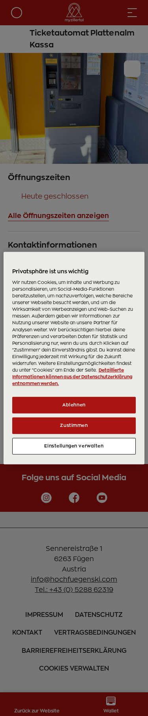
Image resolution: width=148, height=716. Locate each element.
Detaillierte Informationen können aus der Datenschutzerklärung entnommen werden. (72, 377)
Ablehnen (74, 405)
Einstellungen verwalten (73, 446)
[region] (74, 358)
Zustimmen (74, 425)
